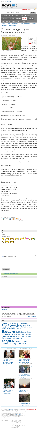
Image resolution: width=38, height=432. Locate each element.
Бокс (8, 23)
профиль (5, 327)
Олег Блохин (26, 336)
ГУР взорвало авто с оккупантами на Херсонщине (24, 390)
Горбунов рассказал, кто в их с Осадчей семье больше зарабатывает (9, 391)
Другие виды (12, 25)
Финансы (13, 422)
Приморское (21, 325)
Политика (31, 18)
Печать (10, 219)
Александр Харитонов (20, 323)
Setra (23, 334)
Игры (16, 425)
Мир (22, 15)
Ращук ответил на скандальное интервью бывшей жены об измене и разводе (8, 362)
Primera (12, 327)
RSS (34, 9)
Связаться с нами (31, 411)
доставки (6, 334)
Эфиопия (16, 338)
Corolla (24, 341)
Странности (6, 344)
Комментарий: (6, 236)
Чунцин (14, 344)
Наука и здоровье (10, 21)
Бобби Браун (21, 332)
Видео (24, 21)
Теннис (21, 23)
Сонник (17, 424)
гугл (21, 338)
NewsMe (11, 409)
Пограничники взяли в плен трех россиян (25, 404)
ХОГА (18, 327)
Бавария (8, 331)
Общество (5, 18)
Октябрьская (7, 338)
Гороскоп (13, 421)
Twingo (4, 325)
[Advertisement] (27, 185)
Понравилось (13, 219)
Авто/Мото (27, 23)
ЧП (3, 21)
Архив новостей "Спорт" (10, 273)
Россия (17, 15)
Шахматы (4, 25)
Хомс (19, 329)
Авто (18, 422)
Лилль (29, 332)
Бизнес (27, 15)
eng (10, 1)
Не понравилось (17, 219)
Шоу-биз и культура (15, 18)
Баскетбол (14, 23)
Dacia (28, 334)
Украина (11, 15)
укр (8, 1)
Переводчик (14, 427)
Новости (4, 15)
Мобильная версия (26, 9)
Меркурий (12, 325)
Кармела (4, 309)
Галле (4, 336)
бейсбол (24, 327)
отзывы (5, 329)
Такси (17, 426)
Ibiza (28, 325)
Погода (18, 420)
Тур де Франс (16, 334)
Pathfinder (12, 329)
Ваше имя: (5, 233)
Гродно (18, 341)
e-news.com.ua (11, 217)
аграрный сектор (13, 336)
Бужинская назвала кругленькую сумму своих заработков (24, 361)
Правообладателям (31, 409)
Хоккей (34, 23)
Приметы (19, 421)
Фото (18, 21)
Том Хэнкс (22, 344)
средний (8, 341)
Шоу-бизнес (22, 425)
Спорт (24, 18)
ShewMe (5, 219)
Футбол (4, 23)
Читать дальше (31, 316)
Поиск (8, 12)
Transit (30, 327)
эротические (6, 323)
